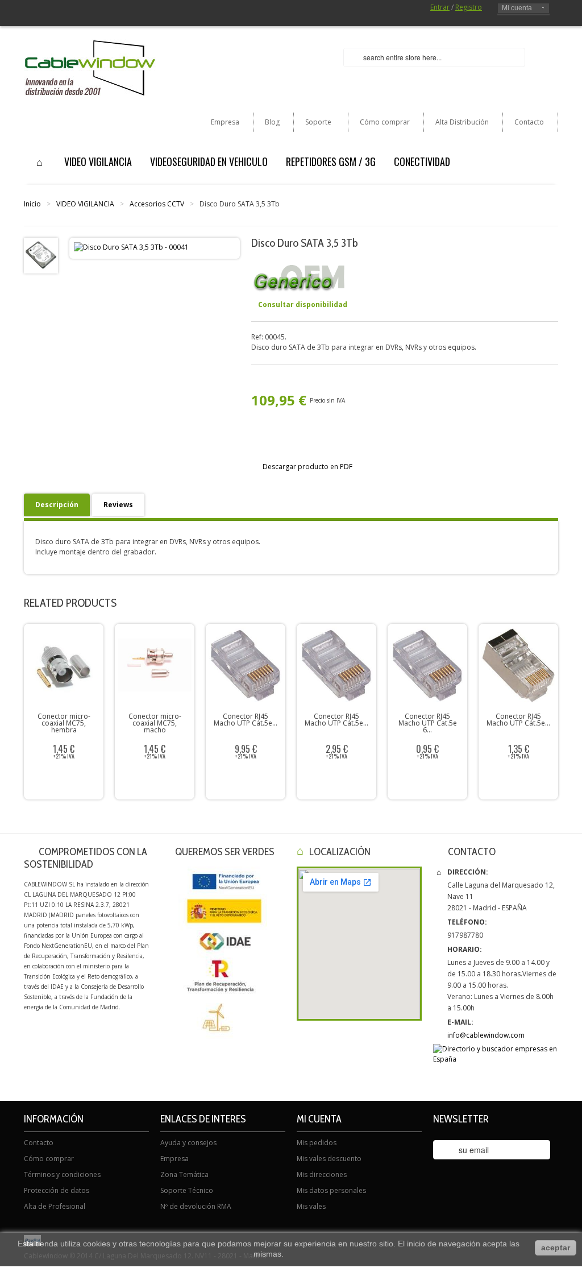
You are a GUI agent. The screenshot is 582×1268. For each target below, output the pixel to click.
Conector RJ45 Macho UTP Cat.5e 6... (427, 723)
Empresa (225, 122)
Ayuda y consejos (188, 1142)
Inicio (32, 204)
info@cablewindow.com (486, 1035)
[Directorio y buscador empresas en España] (495, 1054)
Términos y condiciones (62, 1174)
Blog (272, 122)
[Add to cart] (157, 780)
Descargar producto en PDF (307, 466)
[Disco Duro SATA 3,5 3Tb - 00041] (41, 255)
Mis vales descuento (329, 1158)
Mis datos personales (331, 1190)
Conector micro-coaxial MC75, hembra (64, 723)
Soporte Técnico (186, 1190)
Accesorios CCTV (157, 204)
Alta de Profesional (54, 1206)
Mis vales (311, 1206)
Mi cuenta (517, 8)
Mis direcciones (322, 1174)
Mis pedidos (316, 1142)
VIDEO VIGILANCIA (85, 204)
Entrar (440, 7)
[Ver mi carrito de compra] (546, 58)
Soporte (312, 124)
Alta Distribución (462, 122)
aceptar (555, 1247)
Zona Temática (184, 1174)
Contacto (529, 122)
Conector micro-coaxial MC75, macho (154, 723)
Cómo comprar (385, 122)
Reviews (118, 504)
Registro (468, 7)
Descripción (56, 504)
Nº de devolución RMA (195, 1206)
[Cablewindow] (90, 68)
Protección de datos (56, 1190)
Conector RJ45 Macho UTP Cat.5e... (245, 719)
